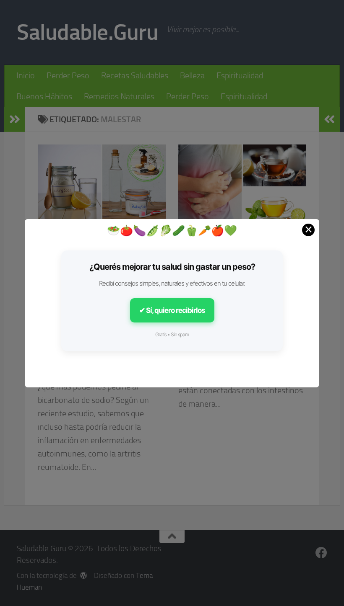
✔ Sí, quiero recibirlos (172, 310)
